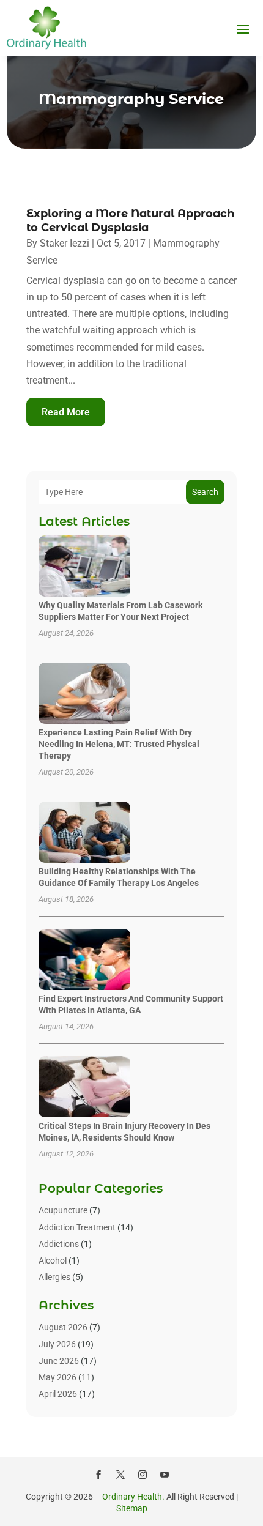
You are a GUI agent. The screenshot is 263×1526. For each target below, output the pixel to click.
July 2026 (57, 1344)
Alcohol (53, 1260)
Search (205, 492)
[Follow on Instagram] (142, 1474)
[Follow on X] (120, 1474)
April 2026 (58, 1394)
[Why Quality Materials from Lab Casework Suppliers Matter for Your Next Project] (84, 566)
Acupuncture (63, 1210)
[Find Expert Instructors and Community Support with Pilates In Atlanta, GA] (84, 960)
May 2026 (57, 1377)
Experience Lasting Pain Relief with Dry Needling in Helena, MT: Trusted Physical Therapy (119, 744)
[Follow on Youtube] (164, 1474)
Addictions (59, 1244)
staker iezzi (64, 243)
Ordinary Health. (133, 1497)
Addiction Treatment (77, 1227)
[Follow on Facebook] (98, 1474)
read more (66, 412)
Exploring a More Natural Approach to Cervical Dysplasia (130, 220)
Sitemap (131, 1508)
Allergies (54, 1277)
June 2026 (59, 1361)
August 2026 (63, 1327)
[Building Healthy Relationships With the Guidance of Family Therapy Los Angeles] (84, 833)
